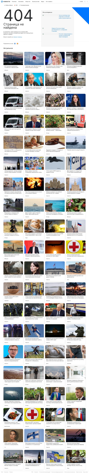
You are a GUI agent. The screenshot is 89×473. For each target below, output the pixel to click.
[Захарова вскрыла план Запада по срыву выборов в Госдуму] (76, 187)
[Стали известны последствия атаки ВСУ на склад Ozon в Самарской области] (55, 418)
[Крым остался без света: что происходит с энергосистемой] (55, 376)
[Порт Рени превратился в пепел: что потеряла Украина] (34, 187)
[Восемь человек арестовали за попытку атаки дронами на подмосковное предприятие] (55, 103)
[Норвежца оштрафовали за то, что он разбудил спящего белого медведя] (55, 292)
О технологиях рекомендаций (44, 472)
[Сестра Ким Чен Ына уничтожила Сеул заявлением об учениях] (34, 271)
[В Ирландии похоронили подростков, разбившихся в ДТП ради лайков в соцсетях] (55, 439)
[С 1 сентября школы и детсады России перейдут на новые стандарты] (34, 145)
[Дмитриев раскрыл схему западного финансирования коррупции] (34, 250)
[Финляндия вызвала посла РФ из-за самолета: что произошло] (34, 439)
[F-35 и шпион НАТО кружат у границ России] (55, 166)
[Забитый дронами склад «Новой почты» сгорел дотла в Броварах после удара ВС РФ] (76, 292)
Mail (2, 472)
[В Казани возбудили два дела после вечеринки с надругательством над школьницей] (76, 62)
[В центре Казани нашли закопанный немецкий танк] (13, 83)
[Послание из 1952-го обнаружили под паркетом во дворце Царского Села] (13, 145)
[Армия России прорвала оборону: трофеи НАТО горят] (55, 334)
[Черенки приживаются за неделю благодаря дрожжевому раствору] (34, 397)
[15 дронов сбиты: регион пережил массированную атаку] (13, 103)
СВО (16, 5)
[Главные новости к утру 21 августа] (76, 145)
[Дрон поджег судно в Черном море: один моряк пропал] (34, 208)
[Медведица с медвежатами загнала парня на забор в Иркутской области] (13, 208)
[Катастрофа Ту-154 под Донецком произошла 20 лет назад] (34, 313)
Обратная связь (79, 472)
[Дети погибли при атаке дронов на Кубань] (13, 124)
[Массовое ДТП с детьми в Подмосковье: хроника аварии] (34, 418)
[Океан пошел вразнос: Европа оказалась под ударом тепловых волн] (55, 208)
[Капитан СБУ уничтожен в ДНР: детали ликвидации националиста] (55, 83)
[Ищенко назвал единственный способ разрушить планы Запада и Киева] (55, 460)
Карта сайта (85, 472)
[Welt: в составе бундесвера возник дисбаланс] (13, 313)
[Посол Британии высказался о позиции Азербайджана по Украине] (34, 460)
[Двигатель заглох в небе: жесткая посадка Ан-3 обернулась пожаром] (34, 355)
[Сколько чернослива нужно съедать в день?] (13, 292)
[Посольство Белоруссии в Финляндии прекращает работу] (34, 334)
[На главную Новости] (6, 1)
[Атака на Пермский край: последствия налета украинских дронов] (76, 250)
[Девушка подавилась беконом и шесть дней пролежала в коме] (76, 376)
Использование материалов (70, 472)
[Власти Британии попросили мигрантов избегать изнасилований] (13, 250)
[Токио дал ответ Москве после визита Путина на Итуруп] (34, 62)
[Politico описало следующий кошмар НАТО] (76, 397)
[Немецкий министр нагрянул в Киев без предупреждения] (13, 355)
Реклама (11, 472)
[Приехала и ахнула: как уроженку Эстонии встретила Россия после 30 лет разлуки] (13, 187)
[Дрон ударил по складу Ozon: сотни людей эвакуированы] (76, 166)
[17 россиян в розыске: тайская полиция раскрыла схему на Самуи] (13, 334)
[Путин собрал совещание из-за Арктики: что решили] (55, 313)
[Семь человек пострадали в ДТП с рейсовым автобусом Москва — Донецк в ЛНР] (34, 292)
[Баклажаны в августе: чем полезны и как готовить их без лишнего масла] (13, 418)
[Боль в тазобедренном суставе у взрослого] (76, 355)
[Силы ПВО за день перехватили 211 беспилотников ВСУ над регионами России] (76, 334)
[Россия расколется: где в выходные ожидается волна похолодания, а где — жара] (13, 229)
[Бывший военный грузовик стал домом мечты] (76, 271)
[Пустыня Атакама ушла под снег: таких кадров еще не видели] (13, 376)
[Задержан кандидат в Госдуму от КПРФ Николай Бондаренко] (55, 145)
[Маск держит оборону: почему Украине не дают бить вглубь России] (34, 124)
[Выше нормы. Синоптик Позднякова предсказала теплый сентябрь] (34, 166)
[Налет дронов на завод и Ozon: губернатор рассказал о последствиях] (76, 124)
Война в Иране (9, 5)
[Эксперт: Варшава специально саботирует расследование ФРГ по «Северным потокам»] (13, 397)
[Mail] (2, 1)
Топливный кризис (24, 5)
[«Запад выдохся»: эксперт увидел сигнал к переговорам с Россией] (13, 166)
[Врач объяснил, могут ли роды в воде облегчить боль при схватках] (55, 355)
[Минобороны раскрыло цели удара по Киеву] (55, 271)
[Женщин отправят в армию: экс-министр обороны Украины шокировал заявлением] (76, 83)
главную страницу (17, 37)
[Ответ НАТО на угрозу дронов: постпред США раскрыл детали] (55, 397)
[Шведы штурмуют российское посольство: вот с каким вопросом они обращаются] (55, 187)
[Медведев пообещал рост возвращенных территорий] (76, 418)
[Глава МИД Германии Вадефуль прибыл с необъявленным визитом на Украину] (76, 313)
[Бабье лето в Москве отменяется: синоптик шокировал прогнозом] (34, 376)
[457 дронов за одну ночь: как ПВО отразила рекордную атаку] (55, 229)
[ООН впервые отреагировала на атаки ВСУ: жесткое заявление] (34, 83)
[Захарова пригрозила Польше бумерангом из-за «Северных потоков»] (76, 229)
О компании (6, 472)
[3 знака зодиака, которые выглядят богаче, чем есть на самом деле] (76, 460)
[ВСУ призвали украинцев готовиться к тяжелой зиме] (13, 62)
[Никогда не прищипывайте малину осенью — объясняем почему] (55, 124)
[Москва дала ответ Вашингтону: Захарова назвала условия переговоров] (55, 62)
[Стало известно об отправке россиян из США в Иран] (55, 250)
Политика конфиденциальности (57, 472)
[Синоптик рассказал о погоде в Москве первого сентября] (13, 460)
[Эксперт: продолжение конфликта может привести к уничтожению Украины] (13, 271)
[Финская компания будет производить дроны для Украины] (76, 439)
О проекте (36, 472)
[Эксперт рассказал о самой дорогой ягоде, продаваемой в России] (76, 208)
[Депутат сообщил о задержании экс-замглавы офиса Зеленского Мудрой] (76, 103)
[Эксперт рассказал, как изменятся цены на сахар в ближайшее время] (34, 103)
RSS (32, 472)
